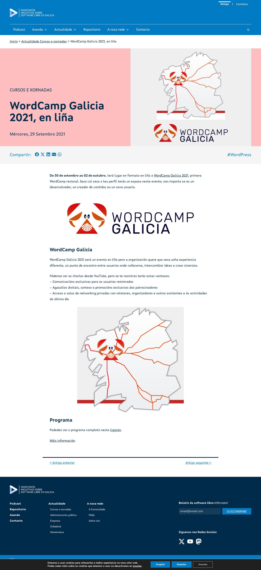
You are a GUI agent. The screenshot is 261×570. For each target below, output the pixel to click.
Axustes (202, 564)
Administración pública (63, 515)
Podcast (19, 29)
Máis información (62, 440)
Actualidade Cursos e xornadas (44, 41)
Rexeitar (181, 564)
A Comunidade (97, 509)
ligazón (115, 430)
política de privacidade (208, 518)
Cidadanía (55, 526)
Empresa (55, 521)
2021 (184, 175)
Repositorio (91, 29)
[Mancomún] (32, 16)
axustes (137, 566)
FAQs (92, 515)
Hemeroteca (57, 532)
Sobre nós (94, 521)
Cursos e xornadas (31, 90)
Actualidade (63, 29)
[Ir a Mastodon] (199, 543)
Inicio (14, 41)
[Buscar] (248, 30)
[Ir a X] (181, 543)
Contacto (143, 29)
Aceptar (160, 564)
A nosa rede (116, 29)
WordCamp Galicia (167, 175)
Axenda (37, 29)
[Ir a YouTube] (190, 543)
